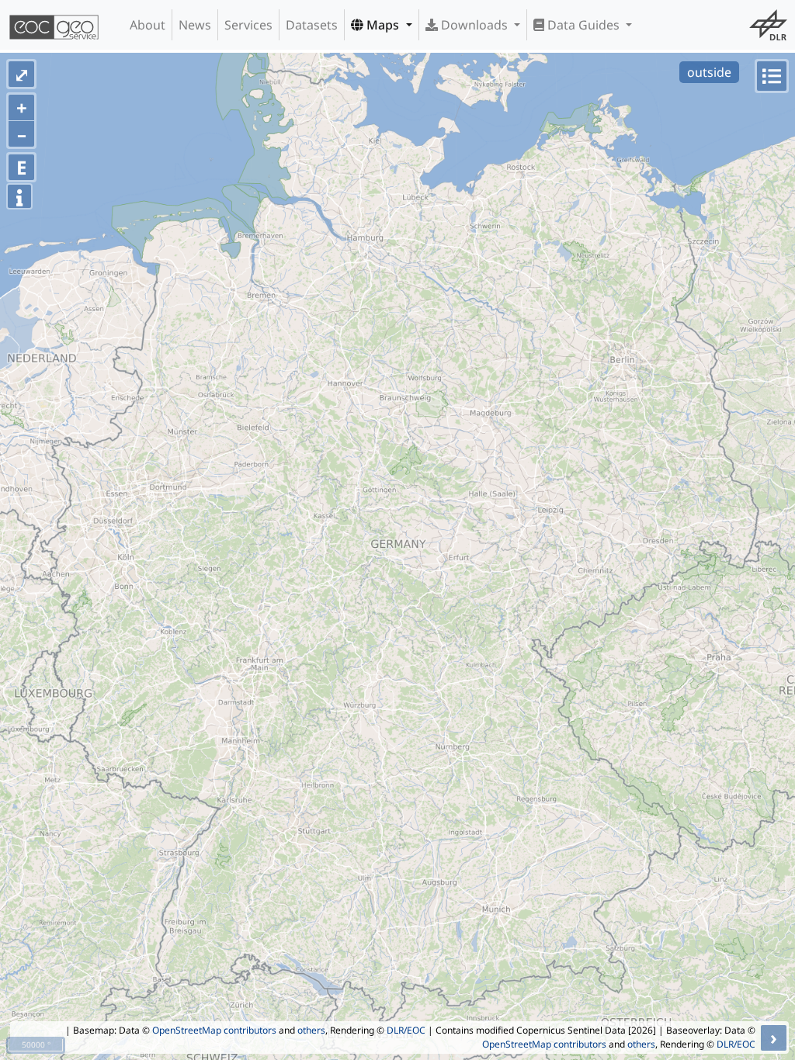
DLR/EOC (406, 1030)
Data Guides (583, 24)
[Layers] (771, 76)
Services (248, 24)
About (147, 24)
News (195, 24)
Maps (382, 24)
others (311, 1030)
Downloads (474, 24)
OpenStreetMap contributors (214, 1030)
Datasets (312, 24)
